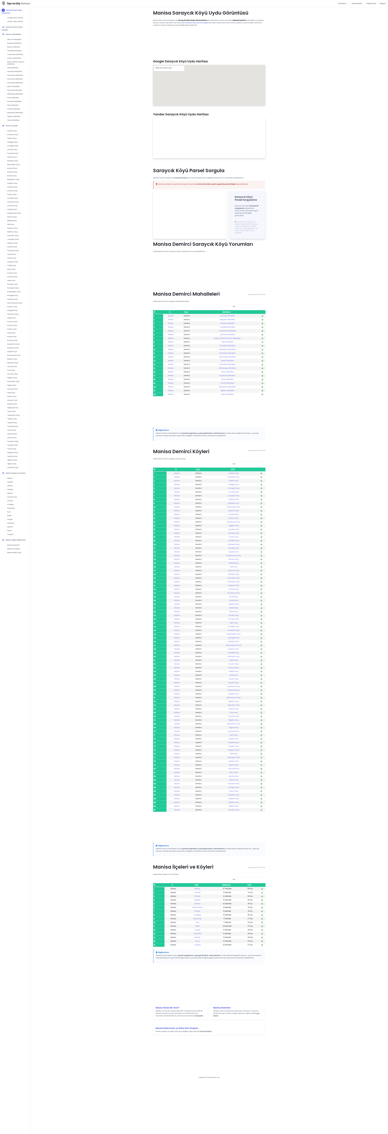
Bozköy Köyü (12, 176)
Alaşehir (10, 489)
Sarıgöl (10, 519)
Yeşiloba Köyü (12, 456)
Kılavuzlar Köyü (12, 314)
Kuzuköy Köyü (12, 340)
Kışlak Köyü (11, 318)
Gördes (10, 501)
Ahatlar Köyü (12, 131)
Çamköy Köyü (12, 187)
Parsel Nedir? (357, 3)
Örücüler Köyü (12, 374)
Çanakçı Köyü (12, 191)
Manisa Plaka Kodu (14, 553)
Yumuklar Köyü (12, 468)
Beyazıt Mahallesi (13, 47)
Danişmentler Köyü (14, 213)
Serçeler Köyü (12, 400)
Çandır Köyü (11, 194)
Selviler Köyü (11, 396)
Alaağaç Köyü (12, 142)
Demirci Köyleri (12, 126)
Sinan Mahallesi (13, 105)
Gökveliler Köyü (13, 236)
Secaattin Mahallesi (14, 101)
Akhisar (10, 486)
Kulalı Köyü (11, 333)
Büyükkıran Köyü (13, 179)
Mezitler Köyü (12, 359)
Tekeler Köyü (12, 419)
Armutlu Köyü (12, 150)
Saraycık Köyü (12, 389)
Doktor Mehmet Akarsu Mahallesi (15, 63)
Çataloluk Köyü (13, 202)
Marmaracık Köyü (13, 355)
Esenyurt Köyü (12, 228)
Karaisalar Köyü (13, 288)
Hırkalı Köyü (11, 258)
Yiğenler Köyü (12, 460)
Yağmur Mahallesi (13, 116)
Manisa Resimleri (13, 545)
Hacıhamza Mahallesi (15, 75)
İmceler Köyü (12, 273)
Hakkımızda (371, 3)
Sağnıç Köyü (11, 385)
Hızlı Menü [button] (342, 3)
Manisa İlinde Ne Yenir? (167, 1007)
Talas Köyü (11, 411)
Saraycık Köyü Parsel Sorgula (12, 28)
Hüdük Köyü (11, 265)
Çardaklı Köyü (12, 198)
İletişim (383, 3)
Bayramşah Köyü (13, 164)
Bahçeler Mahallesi (14, 43)
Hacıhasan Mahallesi (15, 79)
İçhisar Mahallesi (13, 86)
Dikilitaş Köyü (12, 221)
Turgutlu (10, 534)
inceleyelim (198, 1016)
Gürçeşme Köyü (13, 251)
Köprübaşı (11, 508)
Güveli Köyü (11, 254)
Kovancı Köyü (12, 322)
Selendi (10, 527)
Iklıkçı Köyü (11, 269)
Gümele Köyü (12, 247)
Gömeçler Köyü (13, 239)
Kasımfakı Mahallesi (14, 90)
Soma (9, 531)
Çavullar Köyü (12, 206)
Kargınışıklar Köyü (14, 292)
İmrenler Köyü (12, 277)
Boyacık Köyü (12, 168)
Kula (9, 512)
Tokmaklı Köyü (12, 426)
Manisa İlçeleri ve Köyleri (15, 473)
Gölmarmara (12, 497)
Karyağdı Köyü (12, 295)
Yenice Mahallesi (13, 120)
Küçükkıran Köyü (13, 344)
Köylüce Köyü (12, 325)
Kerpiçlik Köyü (12, 310)
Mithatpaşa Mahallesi (15, 94)
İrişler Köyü (11, 280)
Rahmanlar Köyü (13, 381)
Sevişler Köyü (12, 404)
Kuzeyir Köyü (11, 337)
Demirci (10, 493)
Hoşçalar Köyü (12, 262)
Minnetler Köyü (12, 363)
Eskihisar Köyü (12, 232)
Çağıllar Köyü (12, 183)
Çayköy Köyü (12, 209)
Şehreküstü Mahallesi (15, 113)
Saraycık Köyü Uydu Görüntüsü (12, 11)
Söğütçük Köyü (12, 408)
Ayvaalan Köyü (12, 153)
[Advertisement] (209, 42)
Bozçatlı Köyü (12, 172)
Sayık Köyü (11, 393)
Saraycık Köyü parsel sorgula (196, 23)
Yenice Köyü (11, 449)
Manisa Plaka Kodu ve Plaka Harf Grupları (177, 1028)
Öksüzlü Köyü (12, 366)
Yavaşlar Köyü (12, 445)
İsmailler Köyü (12, 284)
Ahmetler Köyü (12, 135)
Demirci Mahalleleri (13, 34)
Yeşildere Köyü (12, 453)
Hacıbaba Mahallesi (14, 71)
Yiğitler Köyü (11, 464)
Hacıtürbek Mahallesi (15, 83)
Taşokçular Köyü (13, 415)
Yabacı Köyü (11, 438)
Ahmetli (10, 482)
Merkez (9, 478)
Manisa (170, 316)
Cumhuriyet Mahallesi (15, 54)
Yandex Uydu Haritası (15, 21)
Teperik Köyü (12, 423)
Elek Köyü (10, 224)
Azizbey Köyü (12, 157)
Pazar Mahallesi (13, 98)
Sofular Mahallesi (13, 109)
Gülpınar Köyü (12, 243)
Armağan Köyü (12, 146)
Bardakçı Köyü (12, 161)
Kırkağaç (10, 504)
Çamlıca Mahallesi (14, 58)
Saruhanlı (10, 523)
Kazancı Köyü (12, 307)
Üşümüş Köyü (12, 434)
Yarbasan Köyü (12, 441)
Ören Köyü (11, 370)
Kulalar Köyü (12, 329)
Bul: (234, 306)
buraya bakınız (206, 1031)
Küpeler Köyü (12, 352)
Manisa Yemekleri (13, 549)
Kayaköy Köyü (12, 299)
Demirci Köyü (12, 217)
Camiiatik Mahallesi (14, 51)
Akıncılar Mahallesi (14, 39)
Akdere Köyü (12, 138)
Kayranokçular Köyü (14, 303)
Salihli (9, 516)
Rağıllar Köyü (12, 378)
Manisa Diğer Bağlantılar (16, 540)
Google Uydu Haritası (15, 18)
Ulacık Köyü (11, 430)
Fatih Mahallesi (12, 68)
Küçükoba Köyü (13, 348)
